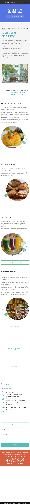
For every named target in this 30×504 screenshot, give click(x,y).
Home (9, 16)
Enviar (15, 444)
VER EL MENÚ (15, 366)
